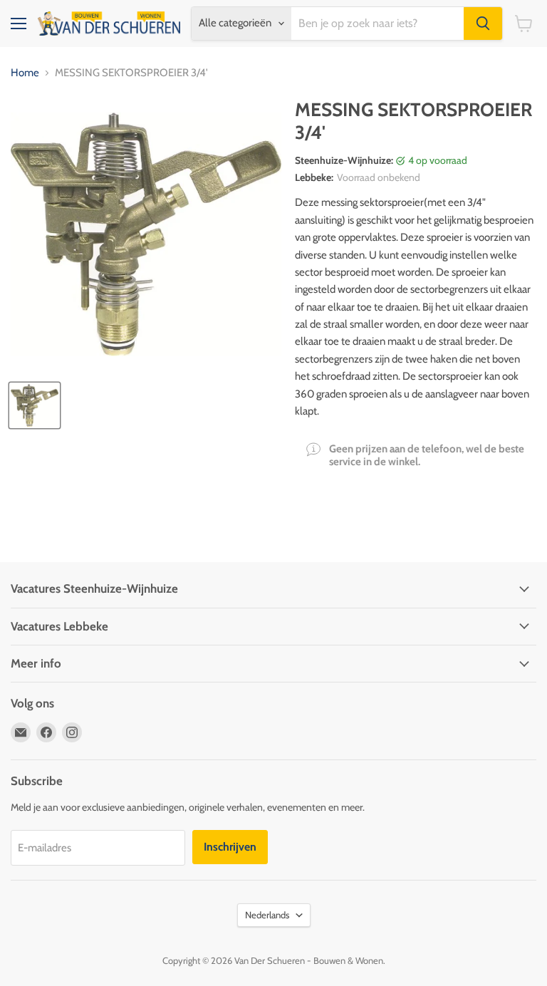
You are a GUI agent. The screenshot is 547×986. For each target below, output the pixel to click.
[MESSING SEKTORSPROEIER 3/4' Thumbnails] (34, 405)
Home (25, 73)
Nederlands (267, 914)
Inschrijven (230, 846)
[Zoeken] (483, 23)
